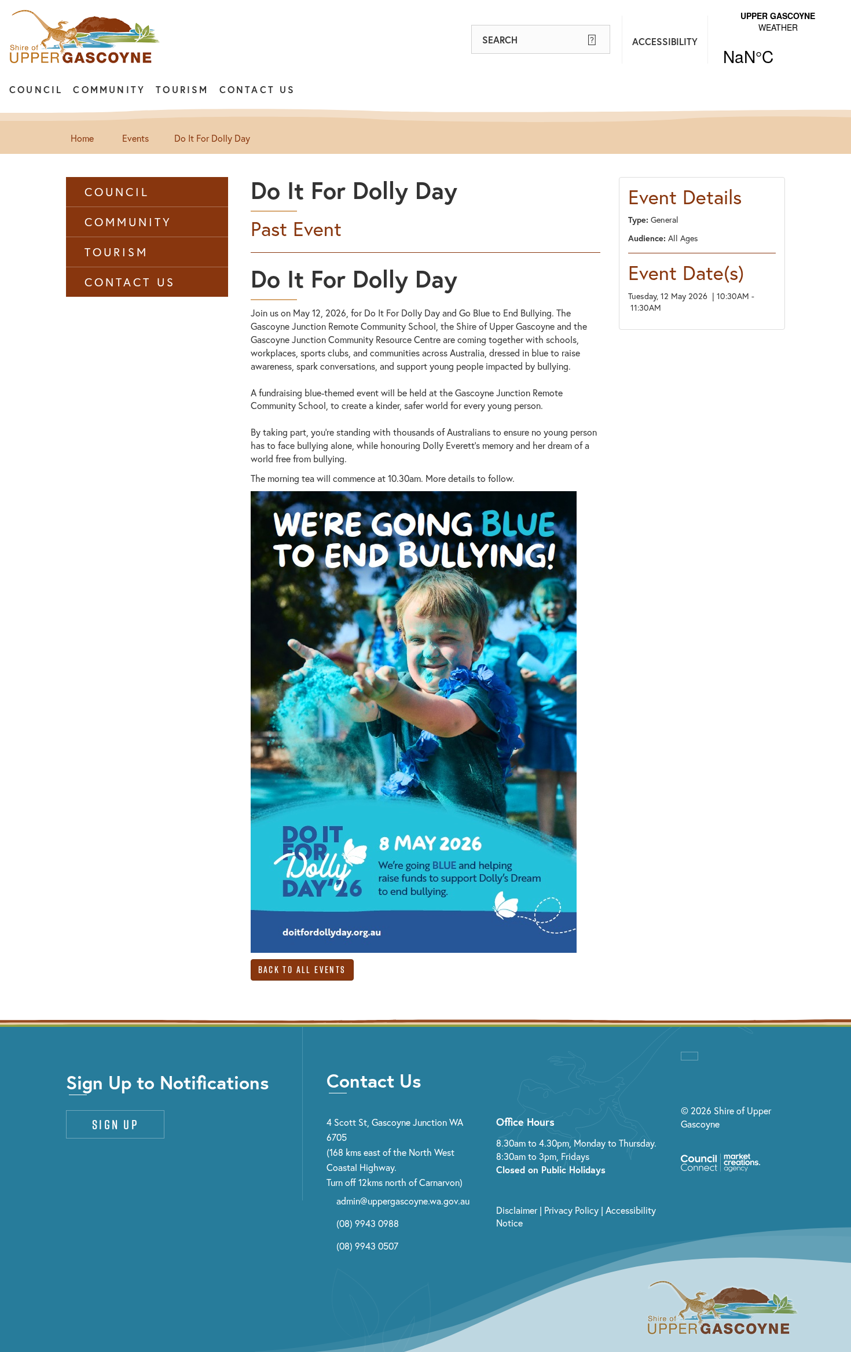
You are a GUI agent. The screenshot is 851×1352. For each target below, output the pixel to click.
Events (135, 138)
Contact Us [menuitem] (130, 282)
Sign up (115, 1124)
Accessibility (665, 41)
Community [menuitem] (128, 222)
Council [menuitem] (117, 192)
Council (36, 89)
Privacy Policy (571, 1210)
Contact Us (257, 89)
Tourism (182, 89)
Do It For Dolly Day (212, 138)
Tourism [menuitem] (116, 252)
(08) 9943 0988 (367, 1223)
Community (109, 89)
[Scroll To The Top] (689, 1056)
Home (82, 138)
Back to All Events (302, 969)
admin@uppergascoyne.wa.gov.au (402, 1201)
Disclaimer (516, 1210)
